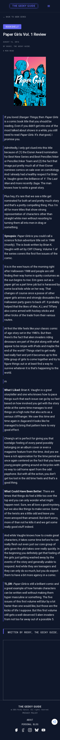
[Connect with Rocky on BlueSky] (37, 729)
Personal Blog (29, 724)
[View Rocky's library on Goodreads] (23, 729)
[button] (48, 6)
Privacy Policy (30, 713)
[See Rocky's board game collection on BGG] (16, 729)
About (30, 720)
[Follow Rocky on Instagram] (30, 729)
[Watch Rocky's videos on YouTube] (43, 729)
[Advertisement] (30, 670)
